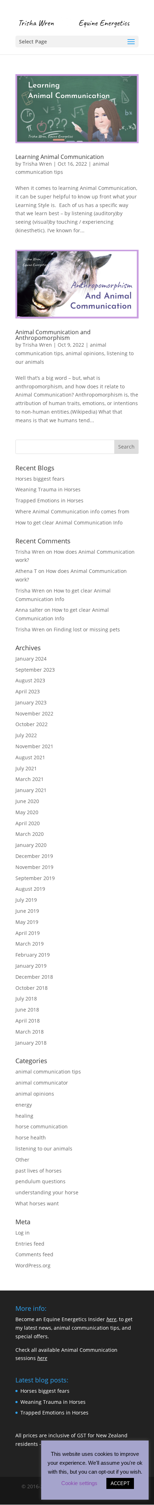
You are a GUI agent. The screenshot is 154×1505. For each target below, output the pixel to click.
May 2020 (26, 812)
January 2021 (31, 790)
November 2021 (34, 746)
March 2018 (29, 1031)
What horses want (37, 1203)
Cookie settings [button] (79, 1483)
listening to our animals (43, 1148)
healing (24, 1115)
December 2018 (34, 976)
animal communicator (41, 1082)
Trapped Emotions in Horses (49, 500)
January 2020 (31, 845)
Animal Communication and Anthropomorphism (53, 335)
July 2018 (26, 998)
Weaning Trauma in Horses (48, 489)
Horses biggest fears (39, 478)
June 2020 (27, 801)
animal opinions (85, 353)
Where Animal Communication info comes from (72, 511)
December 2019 (34, 856)
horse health (30, 1137)
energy (23, 1104)
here (111, 1319)
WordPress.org (32, 1265)
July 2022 (26, 735)
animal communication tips (48, 1071)
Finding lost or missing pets (87, 629)
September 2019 (35, 878)
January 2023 (31, 702)
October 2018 (31, 987)
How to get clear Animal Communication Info (68, 522)
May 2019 (26, 922)
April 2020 (27, 823)
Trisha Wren (37, 163)
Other (22, 1159)
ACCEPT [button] (120, 1483)
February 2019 (32, 954)
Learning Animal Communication (59, 157)
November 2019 (34, 867)
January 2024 (31, 658)
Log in (22, 1232)
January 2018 (31, 1042)
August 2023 (30, 680)
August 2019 (30, 888)
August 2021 (30, 757)
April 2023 (27, 691)
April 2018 (27, 1020)
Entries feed (29, 1243)
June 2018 (27, 1009)
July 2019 (26, 899)
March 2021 (29, 779)
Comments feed (34, 1254)
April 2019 (27, 933)
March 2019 (29, 943)
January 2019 (31, 965)
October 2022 (31, 724)
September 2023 (35, 669)
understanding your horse (46, 1192)
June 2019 (27, 910)
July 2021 (26, 768)
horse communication (41, 1126)
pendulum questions (40, 1181)
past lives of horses (38, 1170)
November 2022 (34, 713)
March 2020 (29, 834)
